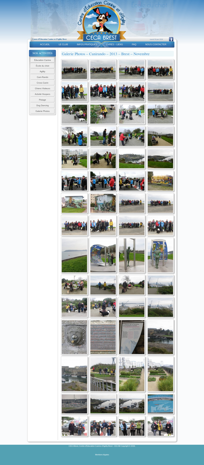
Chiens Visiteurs (42, 88)
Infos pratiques (87, 44)
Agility (42, 71)
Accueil (45, 44)
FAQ (134, 44)
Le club (63, 44)
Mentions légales (102, 455)
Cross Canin (42, 83)
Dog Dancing (42, 105)
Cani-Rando (42, 77)
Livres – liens (114, 44)
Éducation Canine (42, 60)
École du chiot (42, 66)
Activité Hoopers (42, 94)
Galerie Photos (43, 111)
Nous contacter (155, 44)
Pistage (42, 100)
